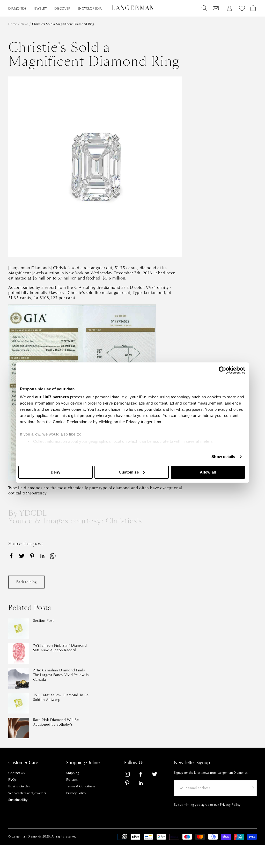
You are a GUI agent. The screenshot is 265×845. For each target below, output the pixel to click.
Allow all (208, 472)
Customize (129, 472)
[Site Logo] (132, 7)
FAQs (12, 780)
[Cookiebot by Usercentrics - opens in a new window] (222, 370)
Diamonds (17, 9)
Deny (55, 472)
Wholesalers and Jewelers (27, 793)
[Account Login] (229, 8)
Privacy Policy (76, 793)
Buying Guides (19, 786)
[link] (130, 775)
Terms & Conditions (80, 786)
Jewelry (40, 9)
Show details (223, 456)
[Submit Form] (251, 788)
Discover (62, 9)
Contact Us (16, 773)
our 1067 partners (52, 397)
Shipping (72, 773)
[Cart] (253, 8)
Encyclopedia (90, 9)
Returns (72, 780)
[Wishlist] (215, 8)
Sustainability (18, 800)
